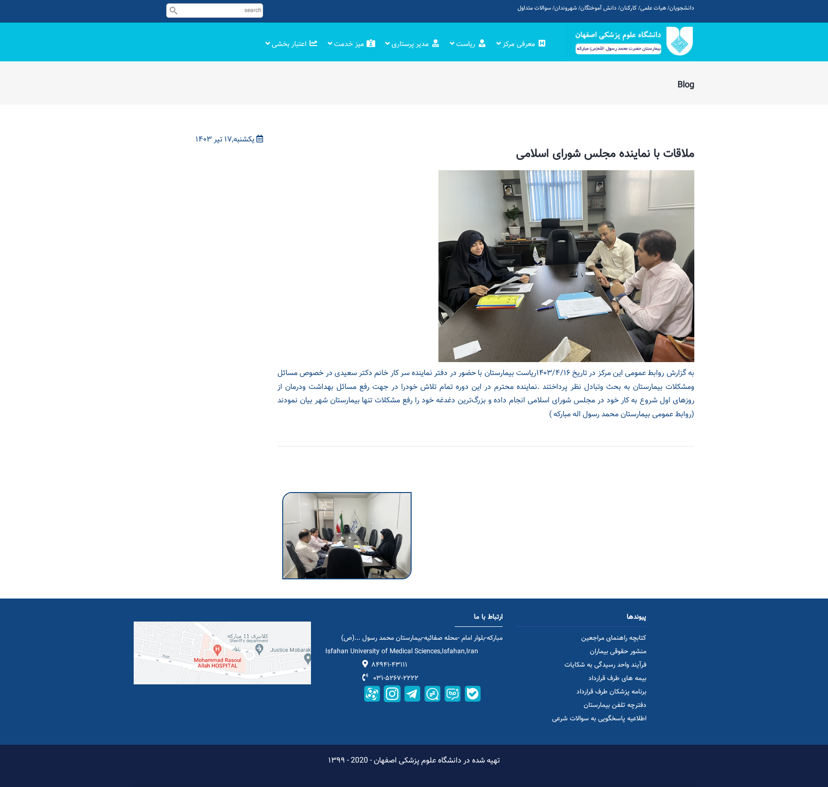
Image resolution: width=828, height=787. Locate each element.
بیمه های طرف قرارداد (617, 678)
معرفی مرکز (519, 44)
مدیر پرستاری (410, 44)
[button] (347, 499)
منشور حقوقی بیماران (618, 651)
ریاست (465, 44)
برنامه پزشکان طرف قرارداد (611, 692)
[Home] (629, 41)
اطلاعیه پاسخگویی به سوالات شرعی (599, 719)
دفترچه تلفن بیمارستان (615, 705)
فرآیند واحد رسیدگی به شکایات (605, 665)
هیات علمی (653, 8)
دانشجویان (681, 8)
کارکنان (628, 8)
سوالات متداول (534, 8)
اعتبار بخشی (289, 44)
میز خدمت (349, 44)
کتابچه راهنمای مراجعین (613, 638)
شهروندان (565, 8)
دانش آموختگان (598, 8)
